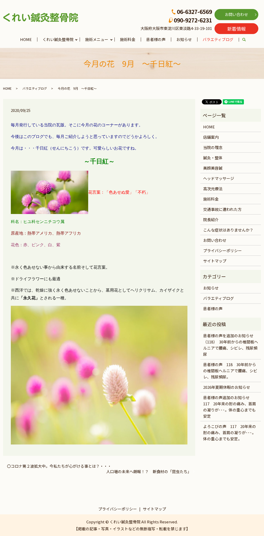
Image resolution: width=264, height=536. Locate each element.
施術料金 (127, 39)
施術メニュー (96, 39)
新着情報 (236, 28)
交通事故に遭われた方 (222, 209)
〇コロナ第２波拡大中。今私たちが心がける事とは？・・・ (59, 466)
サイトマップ (214, 260)
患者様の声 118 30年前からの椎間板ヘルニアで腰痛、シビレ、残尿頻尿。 (230, 371)
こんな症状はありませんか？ (228, 230)
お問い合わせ (236, 14)
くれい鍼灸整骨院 (58, 39)
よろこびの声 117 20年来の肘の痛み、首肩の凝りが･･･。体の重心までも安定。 (229, 432)
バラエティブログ (218, 39)
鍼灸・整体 (212, 157)
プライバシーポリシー (222, 250)
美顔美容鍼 (212, 168)
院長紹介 (211, 219)
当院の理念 (212, 147)
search (247, 40)
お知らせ (184, 39)
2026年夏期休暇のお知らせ (226, 387)
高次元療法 (212, 188)
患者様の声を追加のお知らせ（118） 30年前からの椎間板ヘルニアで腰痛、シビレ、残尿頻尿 (230, 345)
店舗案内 (211, 137)
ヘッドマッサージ (218, 178)
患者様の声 (156, 39)
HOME (26, 39)
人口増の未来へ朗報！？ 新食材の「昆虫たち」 (148, 471)
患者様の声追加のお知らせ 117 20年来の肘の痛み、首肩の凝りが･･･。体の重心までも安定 (229, 407)
